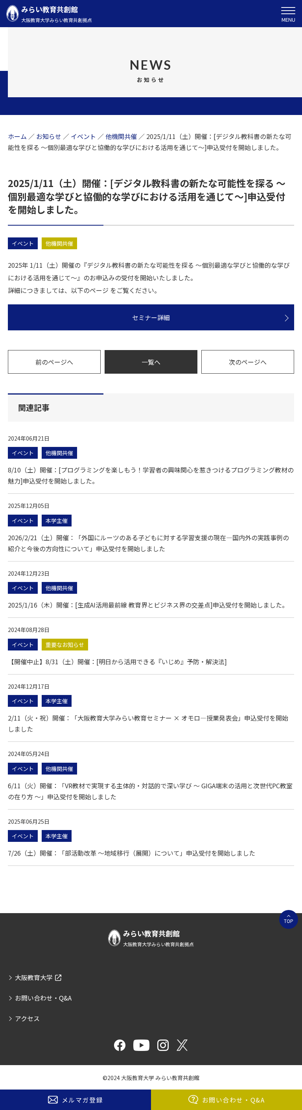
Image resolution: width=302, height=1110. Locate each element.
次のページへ (248, 362)
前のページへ (54, 362)
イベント (23, 243)
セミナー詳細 (151, 317)
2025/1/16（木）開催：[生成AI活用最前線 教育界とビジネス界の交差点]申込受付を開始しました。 (148, 605)
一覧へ (151, 362)
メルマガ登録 (82, 1099)
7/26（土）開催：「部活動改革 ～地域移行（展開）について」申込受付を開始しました (131, 853)
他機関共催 (59, 243)
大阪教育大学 (34, 977)
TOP (288, 920)
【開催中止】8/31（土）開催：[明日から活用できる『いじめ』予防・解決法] (117, 661)
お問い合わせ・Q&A (233, 1099)
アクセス (27, 1018)
